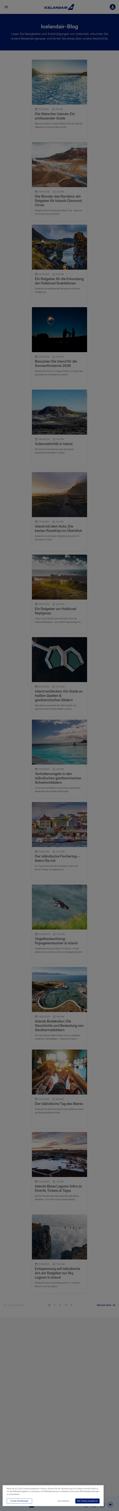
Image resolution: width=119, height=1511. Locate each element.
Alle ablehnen (63, 1501)
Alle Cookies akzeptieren (87, 1501)
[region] (53, 1495)
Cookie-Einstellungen (19, 1501)
